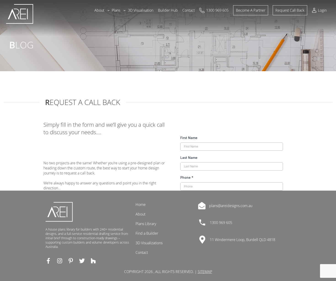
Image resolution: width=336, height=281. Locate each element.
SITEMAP (205, 271)
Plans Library (146, 223)
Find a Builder (147, 233)
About (140, 214)
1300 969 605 (221, 222)
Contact (142, 252)
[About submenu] (108, 10)
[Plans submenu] (124, 10)
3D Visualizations (149, 242)
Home (141, 204)
